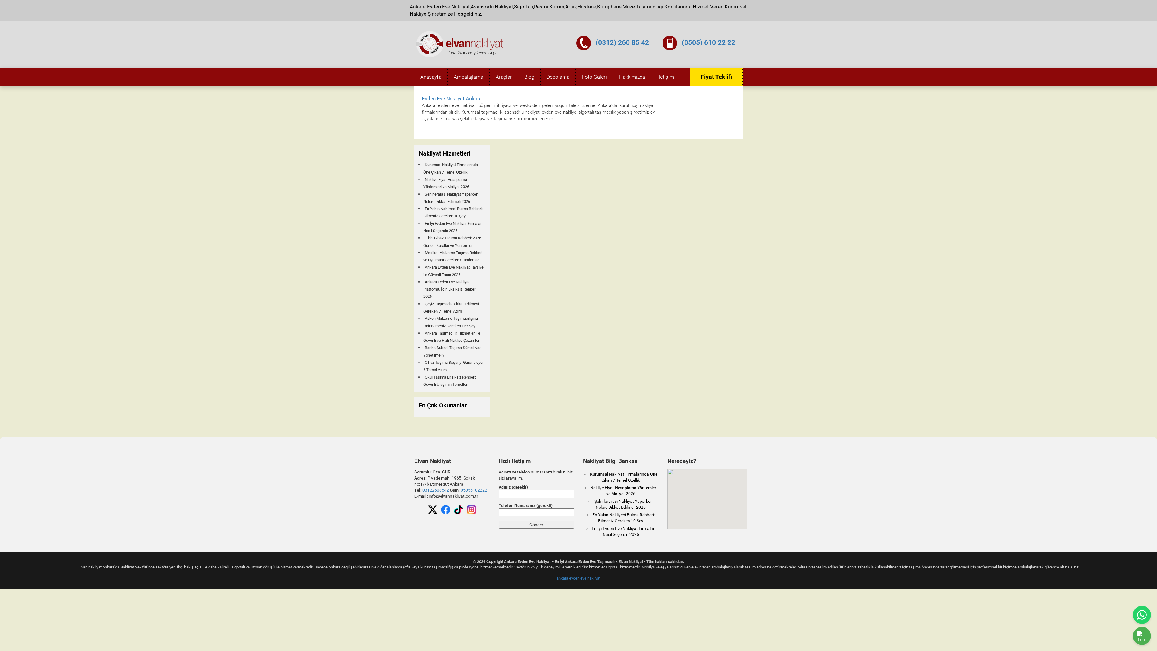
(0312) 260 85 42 (622, 43)
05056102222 (474, 490)
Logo (460, 44)
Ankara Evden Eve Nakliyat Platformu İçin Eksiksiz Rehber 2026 (449, 289)
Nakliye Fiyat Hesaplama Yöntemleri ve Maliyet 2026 (446, 183)
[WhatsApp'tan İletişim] (1142, 615)
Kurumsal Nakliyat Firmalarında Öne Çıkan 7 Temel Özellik (450, 168)
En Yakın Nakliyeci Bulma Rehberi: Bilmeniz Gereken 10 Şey (453, 212)
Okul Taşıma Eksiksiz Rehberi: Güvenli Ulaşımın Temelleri (449, 381)
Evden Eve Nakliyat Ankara (452, 99)
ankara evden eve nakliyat (578, 578)
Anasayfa (430, 77)
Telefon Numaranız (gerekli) (526, 505)
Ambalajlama (468, 77)
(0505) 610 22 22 (708, 43)
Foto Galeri (594, 77)
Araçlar (504, 77)
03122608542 (435, 490)
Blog (529, 77)
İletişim (665, 77)
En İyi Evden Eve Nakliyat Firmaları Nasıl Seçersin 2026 (452, 227)
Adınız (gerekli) (513, 487)
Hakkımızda (632, 77)
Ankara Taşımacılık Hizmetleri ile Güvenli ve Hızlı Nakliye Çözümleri (451, 337)
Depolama (558, 77)
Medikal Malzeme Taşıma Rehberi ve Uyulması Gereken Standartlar (452, 256)
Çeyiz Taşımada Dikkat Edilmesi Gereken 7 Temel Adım (451, 307)
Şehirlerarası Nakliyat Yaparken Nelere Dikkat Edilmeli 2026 (450, 198)
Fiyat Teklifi (716, 76)
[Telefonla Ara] (1142, 636)
